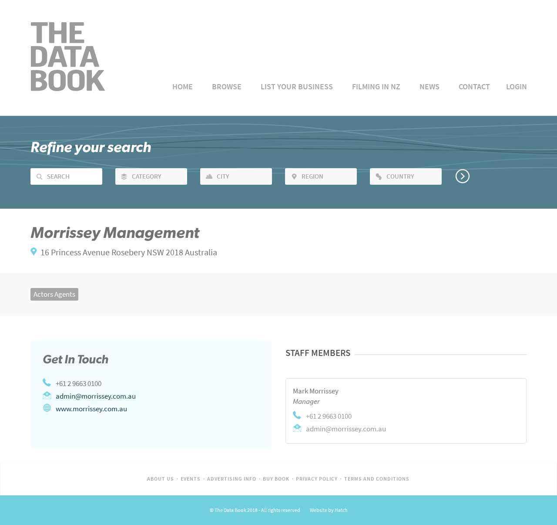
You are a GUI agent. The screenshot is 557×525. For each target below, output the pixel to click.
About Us (160, 478)
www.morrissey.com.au (91, 408)
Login (516, 86)
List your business (297, 86)
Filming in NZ (376, 86)
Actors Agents (54, 294)
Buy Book (276, 478)
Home (182, 86)
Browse (227, 86)
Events (191, 478)
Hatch (341, 510)
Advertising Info (231, 478)
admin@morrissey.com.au (96, 396)
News (429, 86)
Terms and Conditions (376, 478)
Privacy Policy (317, 478)
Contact (474, 86)
